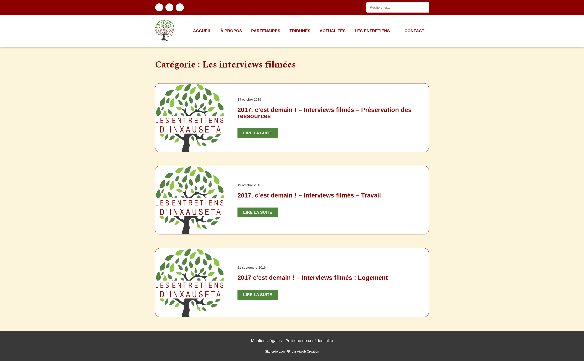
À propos (231, 31)
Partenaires (265, 31)
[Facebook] (159, 7)
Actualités (333, 31)
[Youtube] (180, 7)
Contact (414, 31)
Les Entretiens (372, 31)
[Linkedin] (169, 7)
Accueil (202, 31)
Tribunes (299, 31)
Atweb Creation (308, 351)
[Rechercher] (424, 7)
